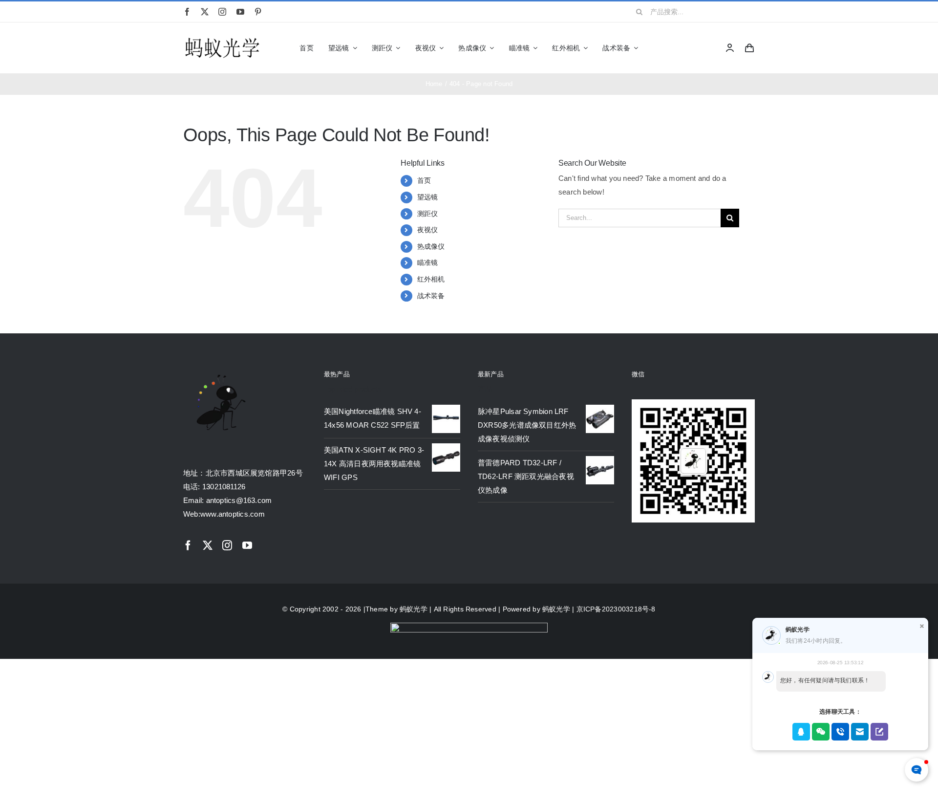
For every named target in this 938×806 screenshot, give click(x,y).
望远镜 (427, 197)
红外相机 (431, 279)
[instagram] (222, 12)
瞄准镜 (427, 262)
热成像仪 (431, 246)
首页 (424, 180)
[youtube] (240, 12)
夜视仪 (427, 230)
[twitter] (205, 12)
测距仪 (427, 214)
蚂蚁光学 (413, 609)
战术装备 (431, 296)
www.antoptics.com (232, 514)
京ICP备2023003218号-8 (616, 609)
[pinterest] (258, 12)
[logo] (222, 38)
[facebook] (187, 12)
